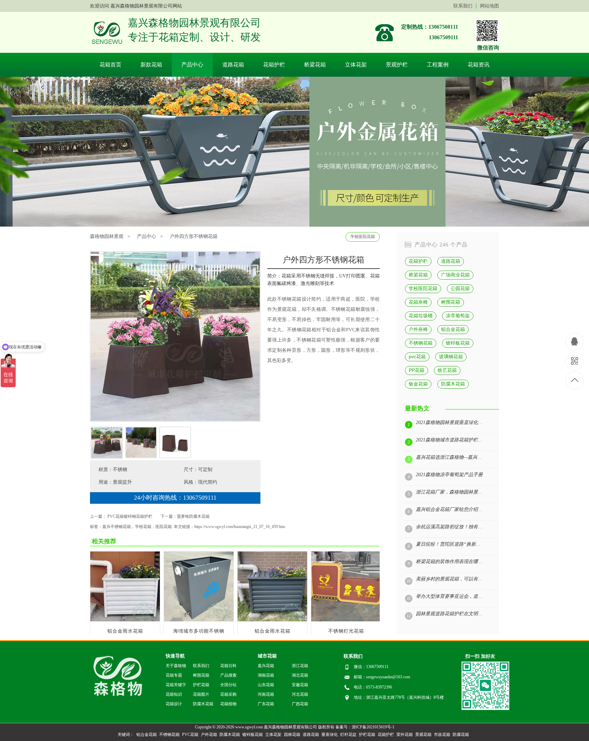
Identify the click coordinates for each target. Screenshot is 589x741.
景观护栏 (397, 64)
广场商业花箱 (455, 274)
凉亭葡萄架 (458, 315)
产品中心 (192, 64)
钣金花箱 (418, 384)
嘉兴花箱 (266, 665)
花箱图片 (201, 694)
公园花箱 (460, 288)
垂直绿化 (329, 734)
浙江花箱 (300, 665)
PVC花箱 (190, 734)
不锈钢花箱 (343, 309)
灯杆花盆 (348, 734)
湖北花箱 (300, 675)
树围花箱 (450, 302)
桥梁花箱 (315, 64)
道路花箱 (233, 64)
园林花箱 (292, 734)
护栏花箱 (201, 684)
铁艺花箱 (447, 370)
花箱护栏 (274, 64)
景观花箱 (287, 309)
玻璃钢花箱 (451, 356)
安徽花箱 (300, 684)
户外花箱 (209, 734)
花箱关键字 (176, 684)
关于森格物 (176, 665)
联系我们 (462, 6)
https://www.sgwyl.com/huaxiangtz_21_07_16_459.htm (239, 526)
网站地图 (489, 6)
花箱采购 (228, 694)
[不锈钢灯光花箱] (346, 619)
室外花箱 (404, 734)
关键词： (126, 734)
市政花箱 (442, 734)
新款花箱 (151, 64)
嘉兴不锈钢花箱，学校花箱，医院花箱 (137, 526)
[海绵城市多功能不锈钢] (199, 619)
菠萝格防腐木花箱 (193, 516)
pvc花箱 (417, 356)
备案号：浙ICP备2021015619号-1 (364, 727)
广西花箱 (300, 703)
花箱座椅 (418, 302)
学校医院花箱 (362, 236)
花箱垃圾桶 (421, 315)
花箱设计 (301, 299)
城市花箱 (267, 656)
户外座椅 (418, 329)
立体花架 (356, 64)
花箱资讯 (478, 64)
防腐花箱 (461, 734)
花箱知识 (174, 694)
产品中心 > (150, 236)
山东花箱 (266, 684)
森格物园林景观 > (110, 236)
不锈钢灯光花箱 (346, 631)
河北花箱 (300, 694)
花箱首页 (110, 64)
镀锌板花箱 (458, 343)
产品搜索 (228, 675)
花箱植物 (228, 703)
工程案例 (438, 64)
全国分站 (228, 684)
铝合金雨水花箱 (125, 631)
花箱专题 (174, 675)
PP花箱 (416, 370)
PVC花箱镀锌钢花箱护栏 (129, 516)
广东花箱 (266, 703)
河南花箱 (266, 694)
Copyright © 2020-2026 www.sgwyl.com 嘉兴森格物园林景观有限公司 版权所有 (264, 727)
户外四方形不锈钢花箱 (193, 236)
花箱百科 (228, 665)
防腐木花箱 (453, 384)
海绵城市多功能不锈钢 (198, 631)
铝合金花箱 (453, 329)
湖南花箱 (266, 675)
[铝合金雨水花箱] (125, 619)
